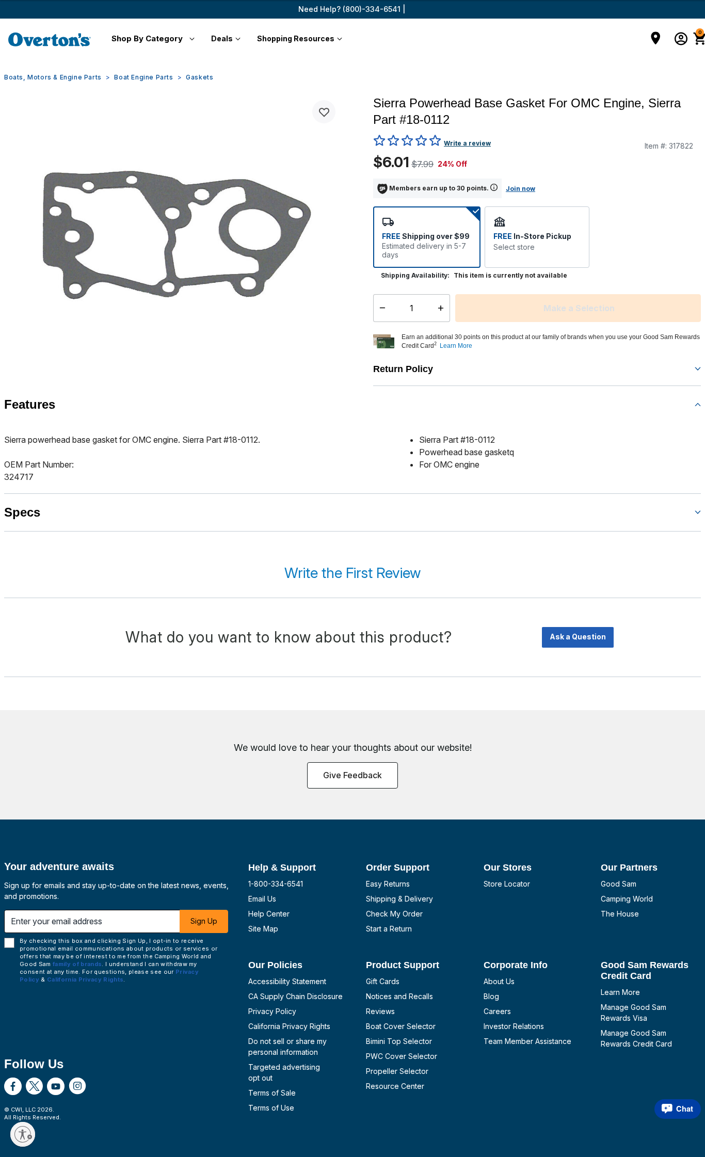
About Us (499, 981)
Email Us (262, 898)
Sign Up (203, 921)
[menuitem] (151, 39)
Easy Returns (388, 883)
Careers (497, 1011)
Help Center (269, 913)
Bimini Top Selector (399, 1041)
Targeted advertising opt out (284, 1072)
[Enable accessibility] (22, 1134)
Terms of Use (271, 1107)
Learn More (620, 992)
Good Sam (618, 883)
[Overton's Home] (49, 39)
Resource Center (395, 1086)
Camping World (627, 898)
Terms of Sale (272, 1092)
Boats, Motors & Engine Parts (53, 77)
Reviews (380, 1011)
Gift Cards (382, 981)
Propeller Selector (397, 1071)
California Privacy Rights (289, 1026)
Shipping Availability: (415, 275)
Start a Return (389, 928)
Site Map (263, 928)
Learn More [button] (456, 345)
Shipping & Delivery (399, 898)
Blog (491, 996)
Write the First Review (352, 573)
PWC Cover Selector (401, 1056)
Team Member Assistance (527, 1041)
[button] (151, 39)
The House (620, 913)
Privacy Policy (272, 1011)
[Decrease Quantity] (380, 308)
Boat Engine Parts (143, 77)
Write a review (467, 143)
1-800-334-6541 (275, 883)
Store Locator (507, 883)
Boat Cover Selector (401, 1026)
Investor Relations (514, 1026)
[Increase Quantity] (443, 308)
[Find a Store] (655, 39)
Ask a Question (578, 636)
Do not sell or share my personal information (287, 1046)
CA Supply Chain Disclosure (295, 996)
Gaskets (199, 77)
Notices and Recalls (399, 996)
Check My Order (394, 913)
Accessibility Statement (287, 981)
